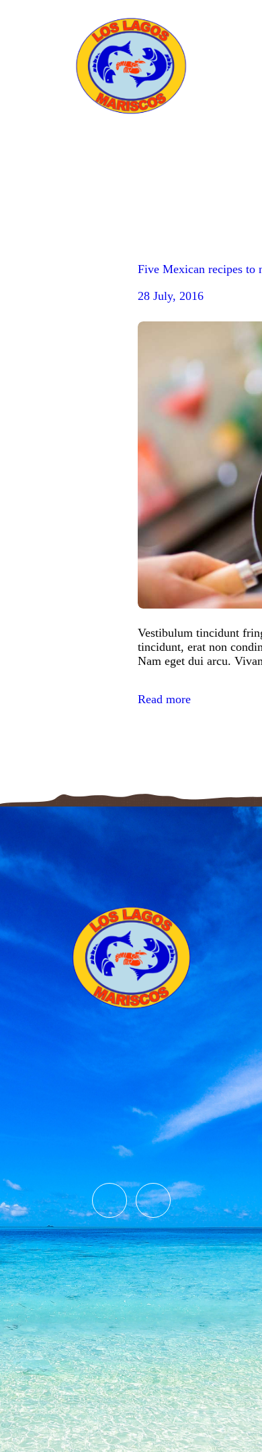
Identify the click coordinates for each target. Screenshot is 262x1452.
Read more (164, 699)
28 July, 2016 (171, 296)
